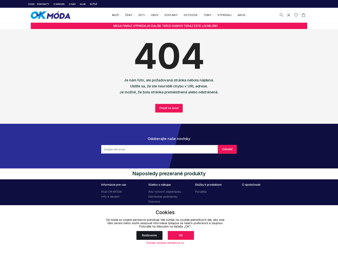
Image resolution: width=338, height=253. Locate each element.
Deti (142, 15)
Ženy (129, 15)
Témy (207, 15)
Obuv (155, 15)
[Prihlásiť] (288, 15)
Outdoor (191, 15)
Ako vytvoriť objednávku (164, 191)
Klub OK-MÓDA (111, 191)
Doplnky (171, 15)
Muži (115, 15)
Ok (181, 235)
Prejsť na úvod (169, 108)
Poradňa (200, 191)
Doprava (154, 201)
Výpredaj (224, 15)
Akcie (241, 15)
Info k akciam (110, 196)
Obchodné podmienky (163, 196)
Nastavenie (149, 235)
